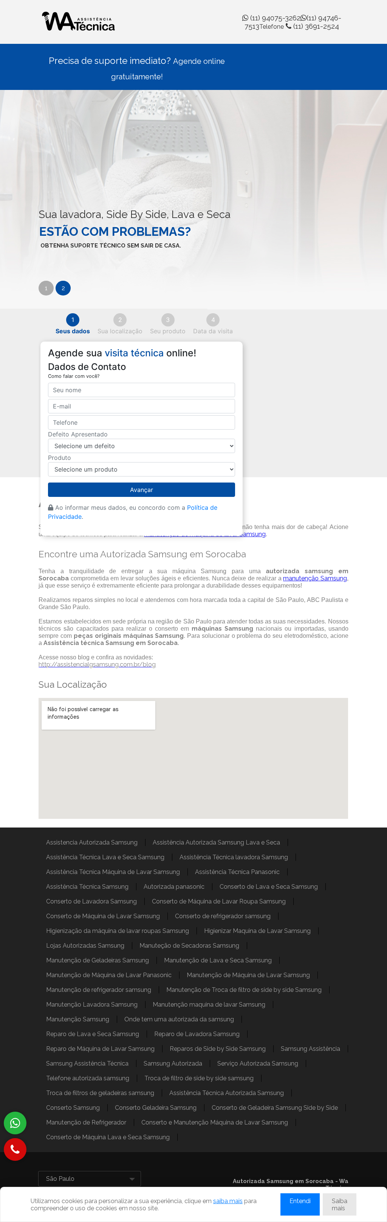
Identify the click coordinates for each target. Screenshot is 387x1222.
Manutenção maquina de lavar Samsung (209, 1004)
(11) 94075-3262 (274, 18)
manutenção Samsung (315, 578)
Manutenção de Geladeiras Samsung (97, 960)
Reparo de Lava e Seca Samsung (92, 1034)
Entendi (300, 1201)
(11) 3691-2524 (299, 26)
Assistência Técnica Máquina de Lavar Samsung (113, 872)
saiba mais (228, 1201)
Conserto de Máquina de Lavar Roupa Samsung (219, 901)
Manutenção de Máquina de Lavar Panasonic (109, 975)
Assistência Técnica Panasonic (237, 872)
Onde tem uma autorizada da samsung (179, 1019)
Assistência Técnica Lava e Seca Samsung (105, 857)
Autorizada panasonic (174, 886)
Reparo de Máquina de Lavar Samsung (100, 1048)
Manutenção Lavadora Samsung (92, 1004)
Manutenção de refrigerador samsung (98, 989)
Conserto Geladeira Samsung (156, 1107)
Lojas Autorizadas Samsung (85, 945)
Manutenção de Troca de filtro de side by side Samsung (244, 989)
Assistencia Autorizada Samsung (92, 842)
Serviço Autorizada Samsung (257, 1063)
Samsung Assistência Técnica (87, 1063)
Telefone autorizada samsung (87, 1078)
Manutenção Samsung (77, 1019)
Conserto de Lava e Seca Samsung (269, 886)
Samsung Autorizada (173, 1063)
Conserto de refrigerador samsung (223, 916)
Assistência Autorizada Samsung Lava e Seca (216, 842)
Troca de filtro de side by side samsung (199, 1078)
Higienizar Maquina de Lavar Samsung (257, 930)
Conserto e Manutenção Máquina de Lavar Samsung (214, 1122)
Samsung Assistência (310, 1048)
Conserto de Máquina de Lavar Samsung (103, 916)
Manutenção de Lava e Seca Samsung (218, 960)
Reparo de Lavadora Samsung (197, 1034)
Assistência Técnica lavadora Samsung (234, 857)
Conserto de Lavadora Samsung (91, 901)
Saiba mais (339, 1204)
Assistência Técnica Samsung (87, 886)
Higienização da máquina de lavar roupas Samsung (117, 930)
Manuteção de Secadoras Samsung (189, 945)
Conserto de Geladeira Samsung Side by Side (275, 1107)
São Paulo (60, 1178)
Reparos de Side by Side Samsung (218, 1048)
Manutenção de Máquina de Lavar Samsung (248, 975)
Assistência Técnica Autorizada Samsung (226, 1093)
